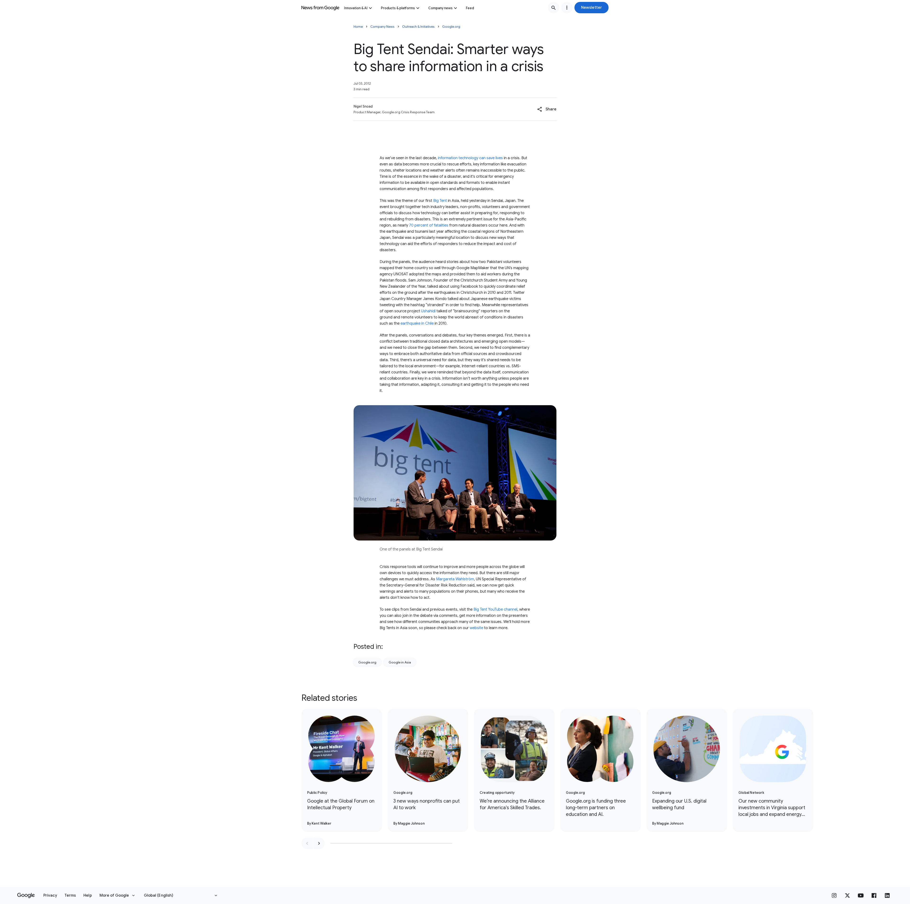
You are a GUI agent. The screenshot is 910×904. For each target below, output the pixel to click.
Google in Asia (400, 662)
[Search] (553, 7)
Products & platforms (398, 8)
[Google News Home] (320, 7)
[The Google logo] (26, 895)
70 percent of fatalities (428, 225)
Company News (382, 26)
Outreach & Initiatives (418, 26)
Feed (470, 8)
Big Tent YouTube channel (495, 609)
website (476, 628)
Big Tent (440, 200)
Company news (440, 8)
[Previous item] (307, 843)
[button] (591, 7)
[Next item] (319, 843)
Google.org (451, 26)
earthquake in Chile (417, 323)
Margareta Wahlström (455, 579)
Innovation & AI (356, 8)
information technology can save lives (470, 158)
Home (358, 26)
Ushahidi (428, 311)
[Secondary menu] (567, 7)
